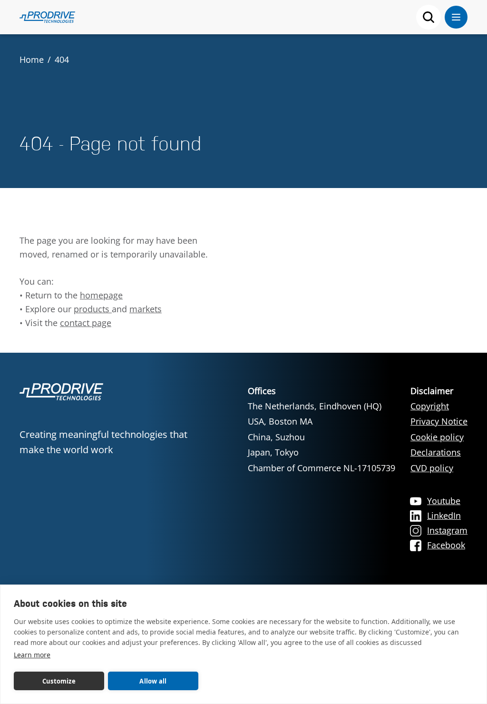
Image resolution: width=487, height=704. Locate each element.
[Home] (47, 17)
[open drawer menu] (456, 17)
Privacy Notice (439, 421)
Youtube (443, 500)
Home (31, 59)
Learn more (32, 654)
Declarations (435, 452)
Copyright (429, 406)
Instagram (447, 530)
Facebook (446, 545)
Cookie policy (437, 437)
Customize (59, 681)
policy (441, 468)
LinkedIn (444, 515)
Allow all (152, 681)
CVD (419, 468)
